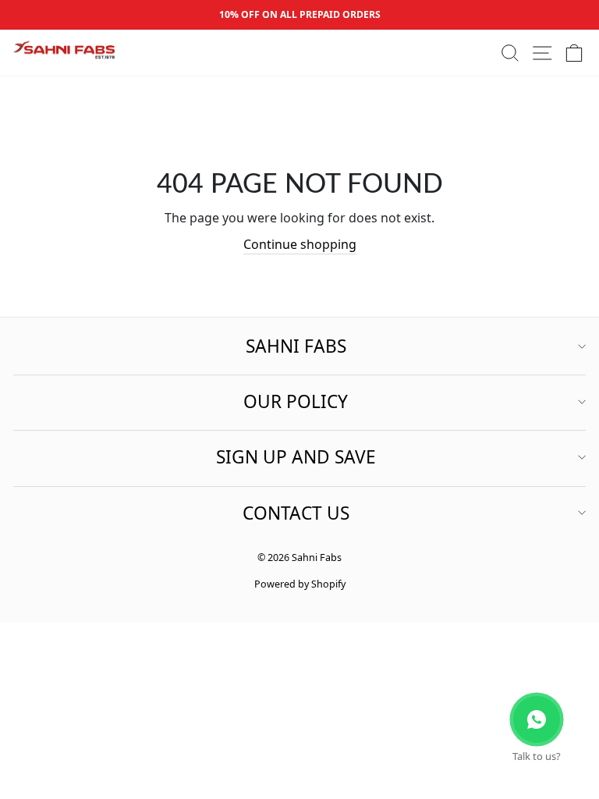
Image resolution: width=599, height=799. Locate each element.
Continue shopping (299, 244)
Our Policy (295, 401)
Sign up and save (296, 457)
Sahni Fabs (296, 346)
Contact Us (296, 513)
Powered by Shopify (300, 584)
